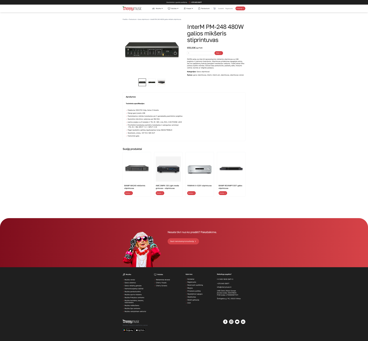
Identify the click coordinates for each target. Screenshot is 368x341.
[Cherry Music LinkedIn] (243, 327)
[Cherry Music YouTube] (237, 327)
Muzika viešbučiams (132, 305)
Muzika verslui (130, 280)
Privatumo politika (194, 291)
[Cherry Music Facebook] (225, 327)
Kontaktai (190, 279)
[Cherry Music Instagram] (231, 327)
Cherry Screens (161, 286)
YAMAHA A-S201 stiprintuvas (199, 186)
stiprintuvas (225, 75)
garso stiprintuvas (199, 75)
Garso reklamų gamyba (133, 286)
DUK (189, 303)
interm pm (216, 75)
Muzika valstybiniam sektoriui (135, 311)
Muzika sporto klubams (133, 294)
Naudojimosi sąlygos (194, 294)
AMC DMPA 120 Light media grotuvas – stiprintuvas (167, 187)
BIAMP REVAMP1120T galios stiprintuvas (230, 187)
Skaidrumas (191, 297)
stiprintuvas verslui (237, 75)
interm (209, 75)
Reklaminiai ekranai (163, 280)
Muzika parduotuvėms (133, 292)
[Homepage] (132, 8)
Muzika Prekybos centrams (134, 297)
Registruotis (191, 282)
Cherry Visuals (161, 283)
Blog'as (190, 288)
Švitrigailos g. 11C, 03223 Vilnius (229, 299)
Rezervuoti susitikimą (195, 285)
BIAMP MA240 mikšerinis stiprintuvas (134, 187)
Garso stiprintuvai (143, 19)
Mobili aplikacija (193, 300)
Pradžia (125, 19)
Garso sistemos (130, 283)
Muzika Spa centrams (132, 308)
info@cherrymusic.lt (224, 287)
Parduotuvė (132, 19)
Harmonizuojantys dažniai (134, 289)
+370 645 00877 (223, 283)
